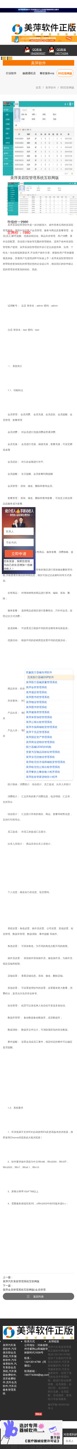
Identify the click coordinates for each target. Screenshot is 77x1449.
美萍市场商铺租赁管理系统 (41, 727)
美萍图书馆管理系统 (38, 697)
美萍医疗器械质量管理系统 (41, 682)
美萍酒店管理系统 (36, 692)
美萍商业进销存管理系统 (40, 742)
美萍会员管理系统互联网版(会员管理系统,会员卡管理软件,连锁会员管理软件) (24, 1290)
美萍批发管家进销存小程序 (41, 776)
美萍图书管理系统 (36, 707)
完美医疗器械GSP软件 (40, 677)
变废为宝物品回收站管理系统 (43, 751)
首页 (38, 87)
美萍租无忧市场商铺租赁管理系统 (45, 761)
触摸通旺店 (29, 73)
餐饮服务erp (47, 73)
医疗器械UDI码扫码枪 (38, 747)
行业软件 (11, 73)
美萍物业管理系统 (36, 702)
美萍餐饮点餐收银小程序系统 (43, 771)
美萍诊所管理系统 (36, 687)
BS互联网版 (65, 73)
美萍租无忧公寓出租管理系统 (43, 766)
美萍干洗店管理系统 (38, 732)
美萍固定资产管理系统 (39, 737)
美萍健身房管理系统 (38, 712)
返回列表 (38, 1296)
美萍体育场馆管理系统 (39, 717)
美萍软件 (50, 87)
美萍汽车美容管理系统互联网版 (21, 1281)
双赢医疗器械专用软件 (39, 672)
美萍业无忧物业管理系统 (40, 756)
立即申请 (18, 553)
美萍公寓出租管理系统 (39, 722)
